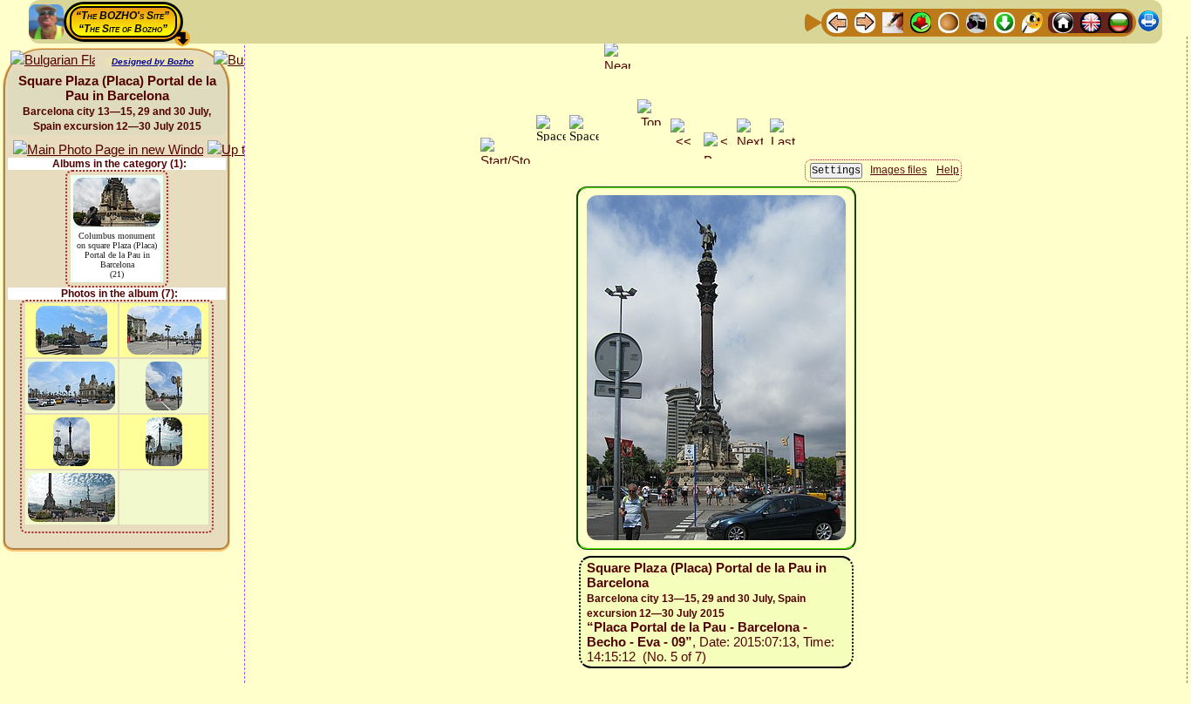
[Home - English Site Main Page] (1090, 21)
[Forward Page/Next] (864, 21)
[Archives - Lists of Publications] (892, 21)
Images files (898, 170)
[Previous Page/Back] (837, 21)
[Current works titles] (948, 21)
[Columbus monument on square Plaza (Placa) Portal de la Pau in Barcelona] (116, 186)
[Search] (1032, 21)
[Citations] (920, 21)
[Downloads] (1004, 21)
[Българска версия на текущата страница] (53, 60)
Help (947, 170)
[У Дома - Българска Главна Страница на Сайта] (1118, 21)
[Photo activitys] (976, 21)
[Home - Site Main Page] (1062, 21)
